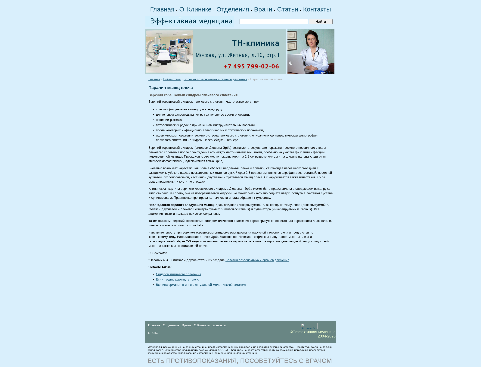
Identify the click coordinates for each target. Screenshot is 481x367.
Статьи (287, 9)
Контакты (317, 9)
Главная (162, 9)
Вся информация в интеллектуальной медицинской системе (201, 285)
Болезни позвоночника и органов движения (215, 79)
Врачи (263, 9)
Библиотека (172, 79)
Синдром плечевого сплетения (178, 274)
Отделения (232, 9)
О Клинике (195, 9)
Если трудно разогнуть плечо (177, 279)
